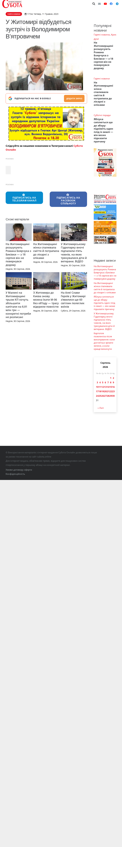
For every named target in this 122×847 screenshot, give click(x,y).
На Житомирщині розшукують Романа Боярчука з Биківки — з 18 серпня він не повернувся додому (18, 254)
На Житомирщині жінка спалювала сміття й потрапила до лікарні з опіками (46, 251)
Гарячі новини (102, 34)
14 (108, 386)
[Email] (99, 3)
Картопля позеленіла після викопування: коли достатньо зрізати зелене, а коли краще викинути (104, 341)
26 (102, 395)
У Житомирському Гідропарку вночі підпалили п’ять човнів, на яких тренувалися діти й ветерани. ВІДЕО (74, 252)
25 (100, 395)
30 (113, 395)
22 (110, 391)
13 (105, 386)
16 (113, 386)
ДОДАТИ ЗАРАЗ (74, 98)
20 (105, 391)
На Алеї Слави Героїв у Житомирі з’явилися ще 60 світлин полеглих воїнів (73, 299)
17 (97, 391)
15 (110, 386)
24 (97, 395)
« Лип (101, 407)
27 (105, 395)
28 (108, 395)
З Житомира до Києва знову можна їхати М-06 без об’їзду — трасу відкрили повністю (46, 299)
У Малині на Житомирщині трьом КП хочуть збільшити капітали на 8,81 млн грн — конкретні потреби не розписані (18, 305)
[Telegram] (117, 3)
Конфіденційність (15, 473)
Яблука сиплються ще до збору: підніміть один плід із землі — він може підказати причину (103, 130)
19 (102, 391)
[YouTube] (105, 3)
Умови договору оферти (19, 469)
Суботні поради (102, 115)
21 (108, 391)
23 (113, 391)
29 (110, 395)
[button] (94, 3)
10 (97, 386)
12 (102, 386)
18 (100, 391)
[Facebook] (111, 3)
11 (100, 386)
